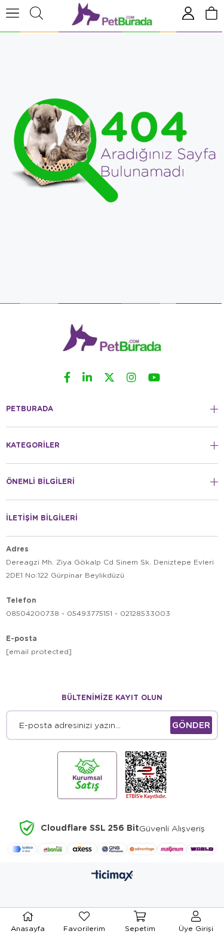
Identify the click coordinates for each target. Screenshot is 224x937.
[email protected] (39, 651)
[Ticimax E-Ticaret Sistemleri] (112, 875)
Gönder (191, 725)
